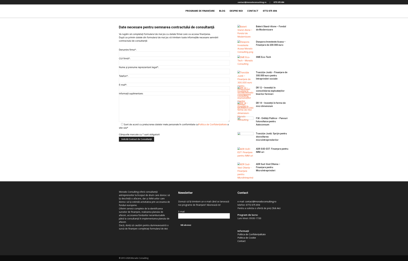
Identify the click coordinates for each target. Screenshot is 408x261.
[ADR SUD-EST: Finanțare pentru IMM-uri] (245, 152)
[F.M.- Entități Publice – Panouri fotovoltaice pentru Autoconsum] (245, 122)
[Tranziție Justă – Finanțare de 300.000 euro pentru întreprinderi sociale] (245, 84)
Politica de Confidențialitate (212, 124)
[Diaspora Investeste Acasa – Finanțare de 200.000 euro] (245, 47)
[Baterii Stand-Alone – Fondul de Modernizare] (245, 31)
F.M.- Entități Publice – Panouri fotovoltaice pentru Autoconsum (272, 121)
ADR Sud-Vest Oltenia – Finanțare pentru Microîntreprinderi (268, 167)
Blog (222, 10)
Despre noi (236, 10)
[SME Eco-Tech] (245, 61)
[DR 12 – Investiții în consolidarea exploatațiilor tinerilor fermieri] (245, 97)
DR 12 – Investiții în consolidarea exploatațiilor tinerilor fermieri (270, 90)
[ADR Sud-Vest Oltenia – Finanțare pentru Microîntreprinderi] (245, 171)
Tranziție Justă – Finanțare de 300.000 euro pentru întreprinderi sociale (271, 75)
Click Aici (276, 208)
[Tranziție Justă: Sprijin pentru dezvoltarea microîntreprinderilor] (245, 137)
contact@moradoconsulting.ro (260, 201)
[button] (285, 11)
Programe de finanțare (200, 10)
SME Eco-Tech (263, 57)
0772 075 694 (270, 10)
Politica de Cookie (246, 237)
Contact (252, 10)
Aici (166, 228)
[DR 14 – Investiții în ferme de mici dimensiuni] (245, 111)
